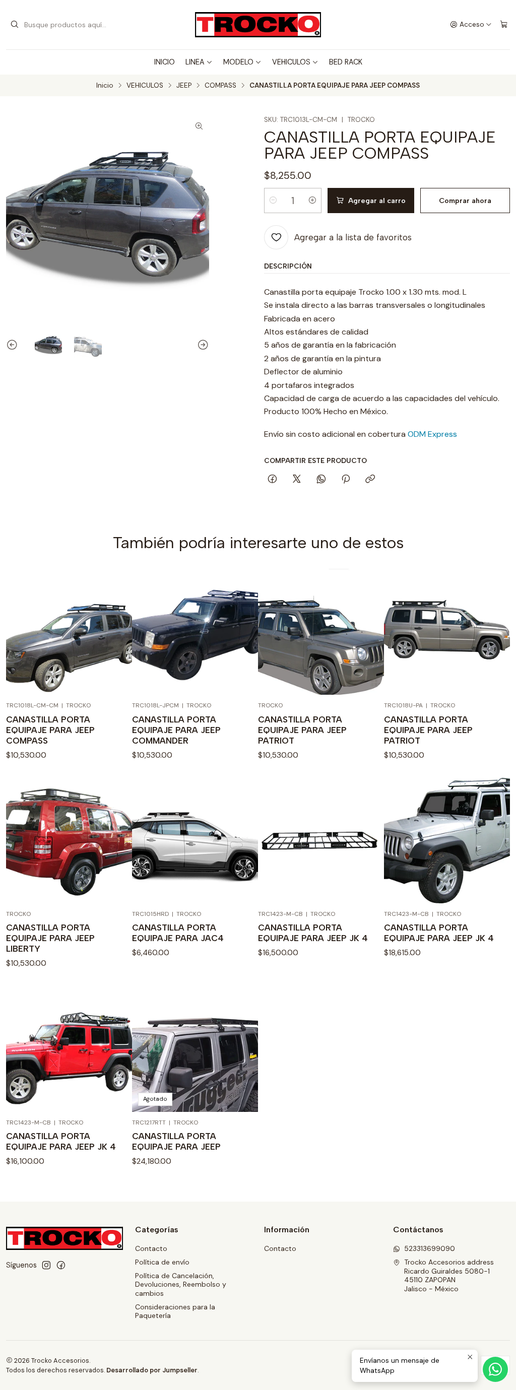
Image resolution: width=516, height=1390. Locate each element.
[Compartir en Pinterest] (345, 480)
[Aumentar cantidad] (312, 200)
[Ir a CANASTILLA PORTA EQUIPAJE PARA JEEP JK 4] (321, 840)
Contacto (151, 1248)
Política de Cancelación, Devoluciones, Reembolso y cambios (180, 1284)
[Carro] (504, 25)
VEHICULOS (291, 62)
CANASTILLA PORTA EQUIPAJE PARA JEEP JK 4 (313, 932)
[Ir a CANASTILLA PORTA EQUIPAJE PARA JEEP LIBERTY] (69, 840)
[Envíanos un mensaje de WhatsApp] (495, 1369)
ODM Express (431, 434)
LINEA (195, 62)
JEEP (183, 85)
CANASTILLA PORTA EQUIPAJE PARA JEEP (176, 1141)
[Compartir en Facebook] (272, 480)
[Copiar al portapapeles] (370, 480)
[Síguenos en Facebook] (61, 1265)
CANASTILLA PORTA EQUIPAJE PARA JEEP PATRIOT (302, 730)
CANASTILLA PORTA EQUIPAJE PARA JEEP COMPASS (50, 730)
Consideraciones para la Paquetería (175, 1311)
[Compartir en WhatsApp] (321, 480)
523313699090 (429, 1248)
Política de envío (162, 1262)
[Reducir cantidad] (273, 200)
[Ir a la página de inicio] (258, 24)
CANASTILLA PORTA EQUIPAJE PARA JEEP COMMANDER (176, 730)
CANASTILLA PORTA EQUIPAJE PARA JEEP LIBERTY (50, 938)
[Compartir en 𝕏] (296, 480)
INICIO (164, 62)
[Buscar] (14, 25)
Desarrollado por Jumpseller (152, 1370)
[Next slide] (201, 345)
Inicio (104, 85)
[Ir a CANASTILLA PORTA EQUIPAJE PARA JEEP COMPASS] (69, 632)
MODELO (238, 62)
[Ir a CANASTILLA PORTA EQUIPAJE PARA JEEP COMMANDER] (195, 632)
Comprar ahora (465, 200)
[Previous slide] (13, 345)
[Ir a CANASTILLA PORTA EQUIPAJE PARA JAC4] (195, 840)
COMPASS (220, 85)
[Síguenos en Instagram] (46, 1265)
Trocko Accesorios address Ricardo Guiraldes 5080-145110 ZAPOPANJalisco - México (449, 1275)
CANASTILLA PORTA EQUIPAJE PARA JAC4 (178, 932)
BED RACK (345, 62)
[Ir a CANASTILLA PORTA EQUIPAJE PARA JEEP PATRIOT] (321, 632)
